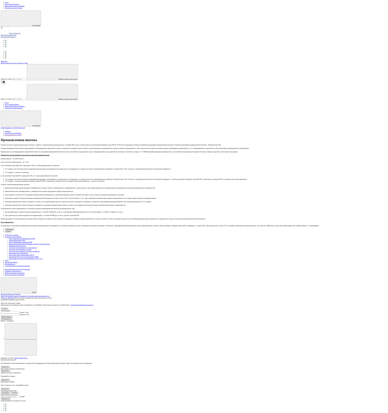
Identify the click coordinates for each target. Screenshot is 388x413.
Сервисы (8, 231)
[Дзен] (5, 46)
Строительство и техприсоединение (17, 266)
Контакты (4, 294)
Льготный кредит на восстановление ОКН (23, 257)
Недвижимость (10, 264)
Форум (3, 296)
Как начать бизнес (11, 262)
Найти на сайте (6, 79)
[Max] (5, 42)
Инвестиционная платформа (15, 106)
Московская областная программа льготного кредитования (29, 244)
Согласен (4, 308)
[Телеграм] (5, 40)
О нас (7, 103)
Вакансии (11, 294)
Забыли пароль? (7, 317)
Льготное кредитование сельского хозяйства (24, 251)
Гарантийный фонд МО (17, 240)
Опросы (18, 294)
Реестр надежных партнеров (14, 275)
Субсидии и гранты (11, 235)
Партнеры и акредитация (13, 108)
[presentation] (3, 82)
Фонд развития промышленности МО (22, 238)
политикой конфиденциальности (82, 305)
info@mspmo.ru (7, 128)
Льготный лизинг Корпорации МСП (21, 255)
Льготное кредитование (13, 237)
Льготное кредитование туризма (20, 249)
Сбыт (7, 260)
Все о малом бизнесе (12, 104)
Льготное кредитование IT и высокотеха (23, 248)
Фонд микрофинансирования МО (20, 242)
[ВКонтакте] (5, 44)
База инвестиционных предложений (17, 269)
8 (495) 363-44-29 (19, 128)
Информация (10, 229)
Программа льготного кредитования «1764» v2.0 (26, 258)
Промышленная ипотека (17, 246)
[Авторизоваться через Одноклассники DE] (21, 331)
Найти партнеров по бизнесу (15, 273)
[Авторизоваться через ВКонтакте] (21, 347)
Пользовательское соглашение (16, 296)
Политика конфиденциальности (38, 296)
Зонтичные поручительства (18, 253)
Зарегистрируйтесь (20, 358)
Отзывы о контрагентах (13, 271)
